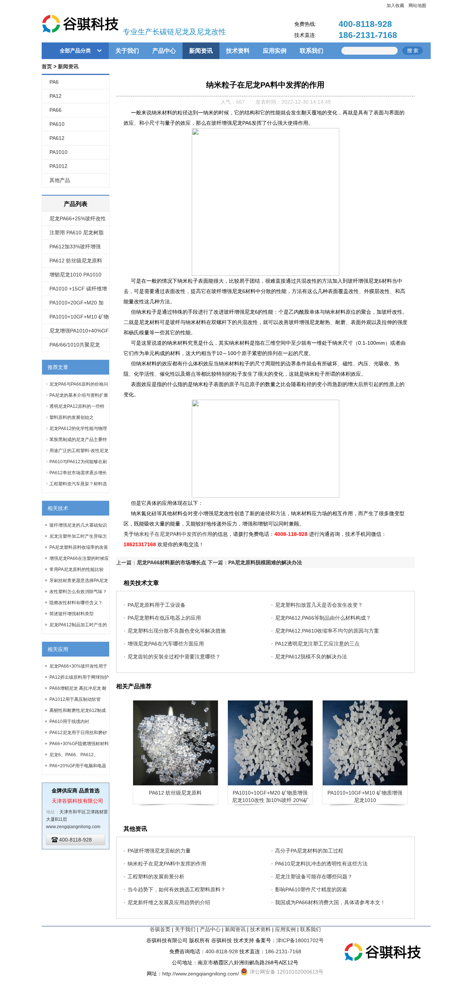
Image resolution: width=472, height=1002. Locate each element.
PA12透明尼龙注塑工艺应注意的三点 (317, 644)
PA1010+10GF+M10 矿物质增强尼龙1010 (79, 319)
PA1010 (58, 152)
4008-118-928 (291, 534)
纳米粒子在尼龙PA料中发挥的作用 (173, 534)
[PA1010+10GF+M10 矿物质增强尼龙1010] (365, 742)
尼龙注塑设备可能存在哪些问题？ (314, 876)
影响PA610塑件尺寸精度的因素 (311, 889)
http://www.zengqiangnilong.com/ (200, 974)
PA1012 (58, 166)
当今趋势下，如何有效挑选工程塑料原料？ (177, 889)
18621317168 (140, 544)
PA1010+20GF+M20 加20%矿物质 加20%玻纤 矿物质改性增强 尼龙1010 (79, 305)
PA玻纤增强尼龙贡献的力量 (159, 851)
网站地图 (417, 5)
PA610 (57, 124)
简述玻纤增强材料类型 (71, 613)
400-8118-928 (365, 24)
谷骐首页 (160, 929)
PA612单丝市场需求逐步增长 (78, 472)
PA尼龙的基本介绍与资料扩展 (78, 395)
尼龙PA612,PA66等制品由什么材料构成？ (323, 618)
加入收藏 (395, 5)
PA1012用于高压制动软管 (75, 699)
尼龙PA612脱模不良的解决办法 (311, 657)
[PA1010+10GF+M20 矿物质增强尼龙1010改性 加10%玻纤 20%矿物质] (270, 742)
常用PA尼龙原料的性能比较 (76, 569)
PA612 (57, 138)
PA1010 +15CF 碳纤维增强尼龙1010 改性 (78, 291)
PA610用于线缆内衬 (69, 721)
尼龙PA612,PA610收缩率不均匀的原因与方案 (327, 631)
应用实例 (275, 50)
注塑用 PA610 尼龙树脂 (76, 232)
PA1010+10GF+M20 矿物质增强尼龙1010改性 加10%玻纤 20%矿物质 (270, 800)
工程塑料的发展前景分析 (156, 876)
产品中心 (164, 50)
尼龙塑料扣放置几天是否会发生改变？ (319, 605)
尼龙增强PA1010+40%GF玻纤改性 (79, 333)
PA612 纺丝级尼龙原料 (75, 261)
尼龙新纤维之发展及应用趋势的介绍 (169, 902)
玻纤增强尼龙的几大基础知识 (78, 525)
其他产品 (59, 180)
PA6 (54, 82)
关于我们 (127, 50)
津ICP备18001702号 (300, 940)
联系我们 (311, 50)
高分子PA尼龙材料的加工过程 (309, 851)
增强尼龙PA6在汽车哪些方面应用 (166, 644)
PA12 (55, 96)
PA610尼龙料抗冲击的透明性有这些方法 (321, 864)
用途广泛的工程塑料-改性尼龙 (78, 450)
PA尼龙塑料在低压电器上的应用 (164, 618)
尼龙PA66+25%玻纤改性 (77, 218)
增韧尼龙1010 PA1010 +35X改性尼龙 (75, 277)
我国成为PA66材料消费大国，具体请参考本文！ (330, 902)
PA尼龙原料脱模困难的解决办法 (265, 562)
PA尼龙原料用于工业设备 (156, 605)
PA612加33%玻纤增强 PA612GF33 (75, 249)
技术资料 (238, 50)
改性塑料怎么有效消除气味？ (78, 591)
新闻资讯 (201, 50)
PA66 (55, 110)
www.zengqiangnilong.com (73, 826)
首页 (47, 66)
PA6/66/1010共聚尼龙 (74, 345)
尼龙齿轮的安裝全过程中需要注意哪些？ (174, 657)
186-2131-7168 (368, 35)
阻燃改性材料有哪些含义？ (76, 602)
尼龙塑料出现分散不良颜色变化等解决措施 (177, 631)
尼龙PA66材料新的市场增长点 (171, 562)
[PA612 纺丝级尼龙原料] (175, 742)
